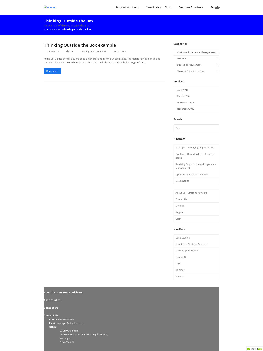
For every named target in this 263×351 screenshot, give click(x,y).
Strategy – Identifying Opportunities (195, 147)
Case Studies (183, 237)
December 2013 (185, 102)
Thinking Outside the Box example (80, 45)
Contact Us (181, 199)
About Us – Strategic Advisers (191, 192)
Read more (52, 71)
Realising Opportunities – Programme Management (196, 166)
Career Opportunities (187, 250)
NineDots (182, 58)
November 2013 (185, 108)
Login (178, 218)
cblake (69, 51)
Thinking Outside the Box (93, 51)
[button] (217, 7)
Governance (182, 180)
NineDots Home (52, 29)
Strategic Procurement (189, 64)
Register (180, 212)
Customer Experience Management (196, 52)
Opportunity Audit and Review (192, 174)
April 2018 (182, 90)
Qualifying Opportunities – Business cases (195, 155)
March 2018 (183, 96)
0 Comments (119, 51)
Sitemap (180, 205)
